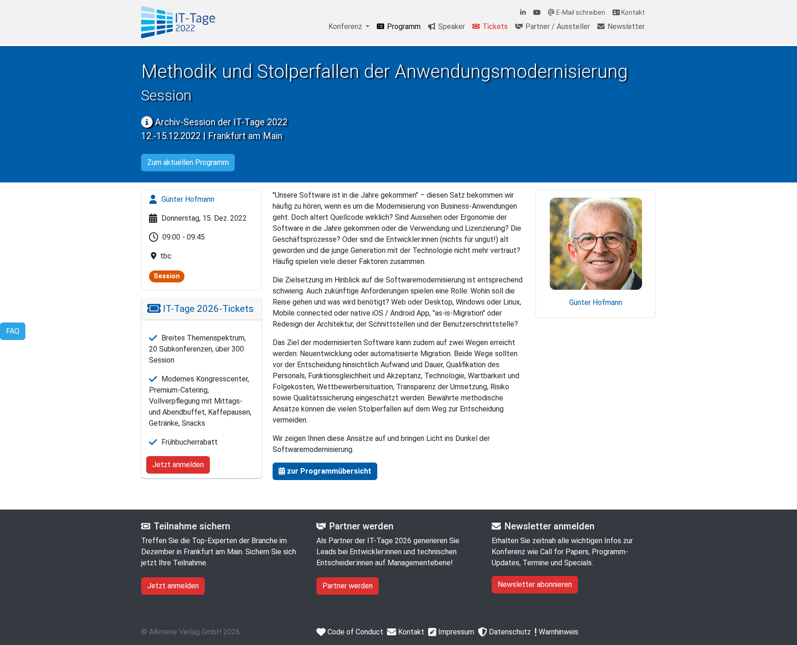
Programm (403, 26)
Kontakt (632, 12)
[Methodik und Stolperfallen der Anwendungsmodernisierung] (178, 22)
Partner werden (347, 585)
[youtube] (536, 13)
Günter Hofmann (187, 199)
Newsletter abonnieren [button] (535, 584)
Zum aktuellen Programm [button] (188, 162)
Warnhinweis (557, 631)
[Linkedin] (523, 13)
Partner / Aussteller (556, 26)
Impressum (455, 631)
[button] (325, 471)
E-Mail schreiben (580, 12)
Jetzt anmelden (178, 464)
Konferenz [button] (346, 26)
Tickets (494, 26)
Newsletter (625, 26)
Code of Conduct (354, 631)
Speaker (450, 26)
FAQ (12, 331)
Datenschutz (509, 631)
